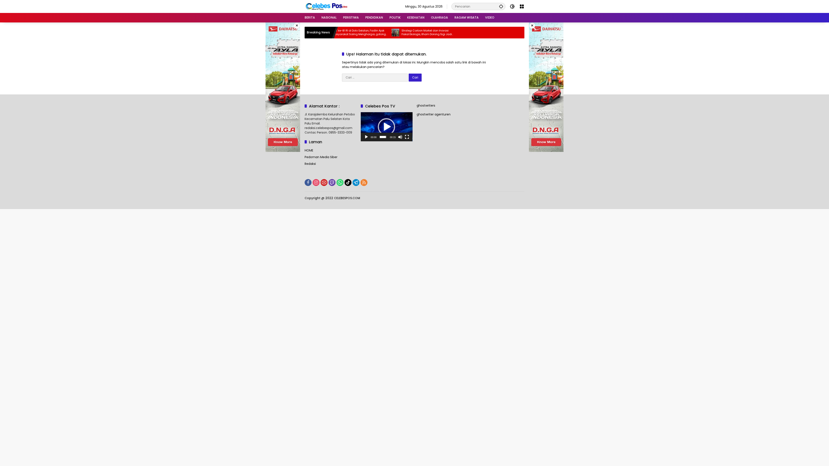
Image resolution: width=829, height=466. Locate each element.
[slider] (383, 137)
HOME (309, 150)
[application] (387, 126)
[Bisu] (400, 137)
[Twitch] (332, 182)
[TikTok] (348, 182)
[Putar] (366, 137)
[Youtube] (324, 182)
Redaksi (310, 164)
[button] (501, 6)
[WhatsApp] (340, 182)
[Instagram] (316, 182)
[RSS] (364, 182)
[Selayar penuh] (407, 137)
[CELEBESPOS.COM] (326, 6)
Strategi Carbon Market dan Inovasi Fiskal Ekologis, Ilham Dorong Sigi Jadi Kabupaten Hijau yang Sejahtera (407, 32)
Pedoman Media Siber (321, 157)
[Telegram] (356, 182)
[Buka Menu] (521, 6)
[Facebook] (308, 182)
